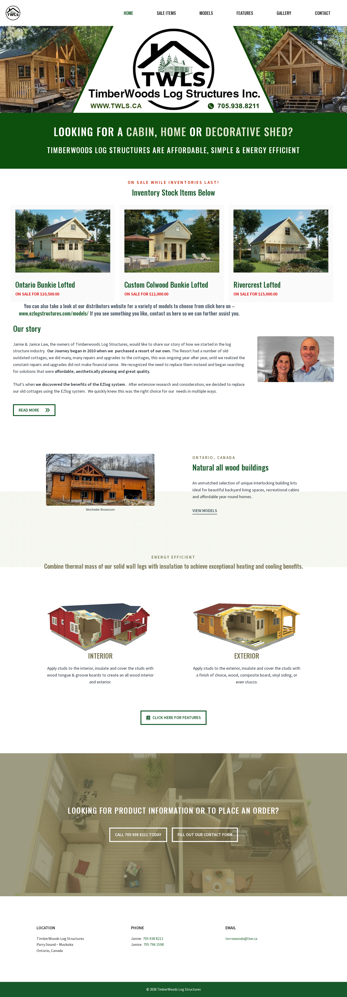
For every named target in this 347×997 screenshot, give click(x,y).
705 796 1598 (154, 944)
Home (128, 13)
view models (204, 510)
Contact (322, 13)
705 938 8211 (153, 938)
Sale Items (166, 13)
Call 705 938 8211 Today (138, 834)
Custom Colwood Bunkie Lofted (166, 284)
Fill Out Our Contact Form (205, 834)
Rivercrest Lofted (257, 284)
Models (206, 13)
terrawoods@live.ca (241, 938)
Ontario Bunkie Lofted (45, 284)
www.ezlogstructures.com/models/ (54, 313)
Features (245, 13)
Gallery (284, 13)
